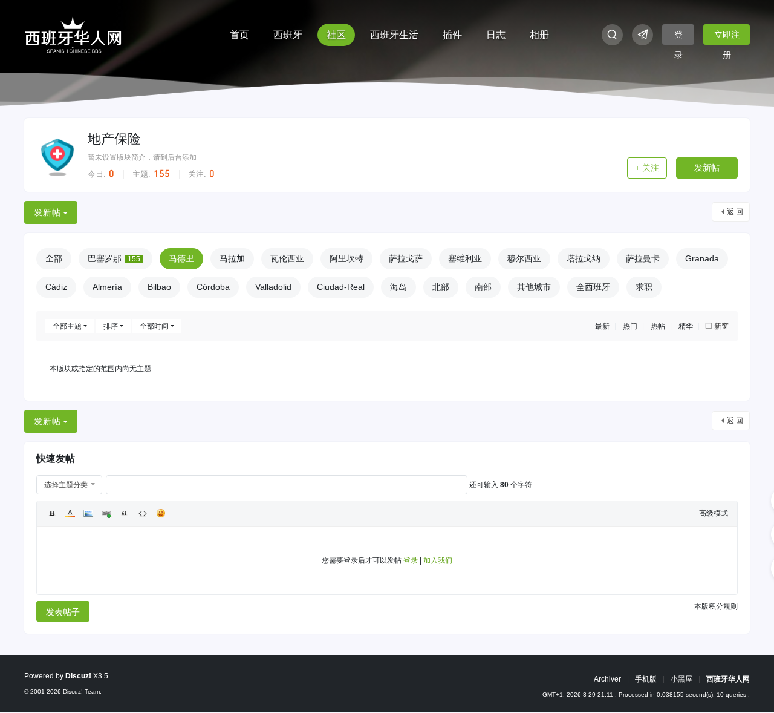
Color (70, 513)
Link (106, 513)
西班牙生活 (394, 35)
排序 (110, 326)
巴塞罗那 (114, 258)
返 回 (735, 212)
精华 (685, 326)
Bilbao (159, 287)
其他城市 (534, 287)
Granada (702, 258)
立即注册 (727, 37)
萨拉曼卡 (643, 258)
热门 (630, 326)
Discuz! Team (81, 691)
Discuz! (78, 676)
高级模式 (713, 513)
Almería (107, 287)
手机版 (646, 679)
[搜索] (612, 34)
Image (88, 513)
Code (143, 513)
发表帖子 (63, 612)
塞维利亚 (465, 258)
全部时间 (154, 326)
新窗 (721, 326)
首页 (239, 35)
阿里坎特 (346, 258)
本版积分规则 (716, 606)
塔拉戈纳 (583, 258)
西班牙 (287, 35)
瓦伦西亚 (287, 258)
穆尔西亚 (524, 258)
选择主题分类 (66, 485)
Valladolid (273, 287)
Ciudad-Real (341, 287)
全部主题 (67, 326)
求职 (644, 287)
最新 (602, 326)
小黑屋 (681, 679)
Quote (125, 513)
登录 (678, 37)
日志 (496, 35)
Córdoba (213, 287)
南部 (483, 287)
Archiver (607, 679)
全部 (53, 258)
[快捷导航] (642, 34)
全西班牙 (593, 287)
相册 (539, 35)
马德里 (181, 258)
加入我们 (437, 560)
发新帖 (707, 167)
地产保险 (114, 138)
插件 (452, 35)
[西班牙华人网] (73, 34)
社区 (336, 35)
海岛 (398, 287)
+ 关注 (647, 167)
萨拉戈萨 (406, 258)
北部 (440, 287)
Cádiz (56, 287)
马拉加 (232, 258)
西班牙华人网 (728, 679)
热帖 (658, 326)
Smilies (161, 513)
